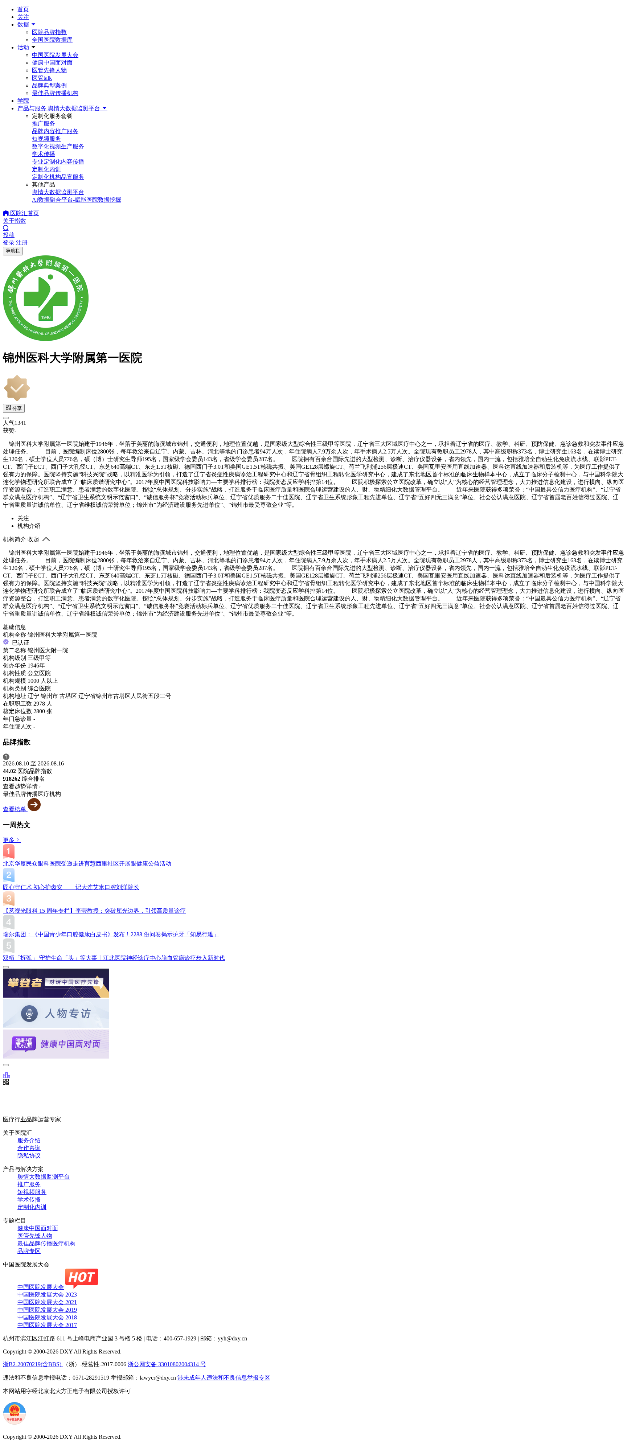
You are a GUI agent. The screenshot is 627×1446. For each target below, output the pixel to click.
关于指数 (14, 221)
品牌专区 (29, 1251)
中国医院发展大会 (55, 55)
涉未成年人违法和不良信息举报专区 (223, 1378)
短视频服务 (31, 1192)
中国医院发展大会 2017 (47, 1325)
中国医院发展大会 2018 (47, 1317)
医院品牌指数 (49, 32)
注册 (22, 242)
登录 (9, 242)
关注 (23, 17)
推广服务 (29, 1184)
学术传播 (29, 1199)
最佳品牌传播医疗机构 (46, 1243)
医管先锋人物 (49, 70)
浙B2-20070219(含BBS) (33, 1364)
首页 (23, 9)
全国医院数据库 (52, 40)
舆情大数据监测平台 (43, 1177)
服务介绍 (29, 1140)
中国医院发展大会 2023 (47, 1294)
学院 (23, 101)
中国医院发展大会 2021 (47, 1302)
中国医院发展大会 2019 (47, 1310)
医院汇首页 (24, 213)
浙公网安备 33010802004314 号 (167, 1364)
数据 (23, 24)
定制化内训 (31, 1207)
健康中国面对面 (52, 62)
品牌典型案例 (49, 85)
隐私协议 (29, 1156)
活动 (23, 47)
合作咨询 (29, 1148)
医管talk (42, 78)
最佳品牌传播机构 (55, 93)
